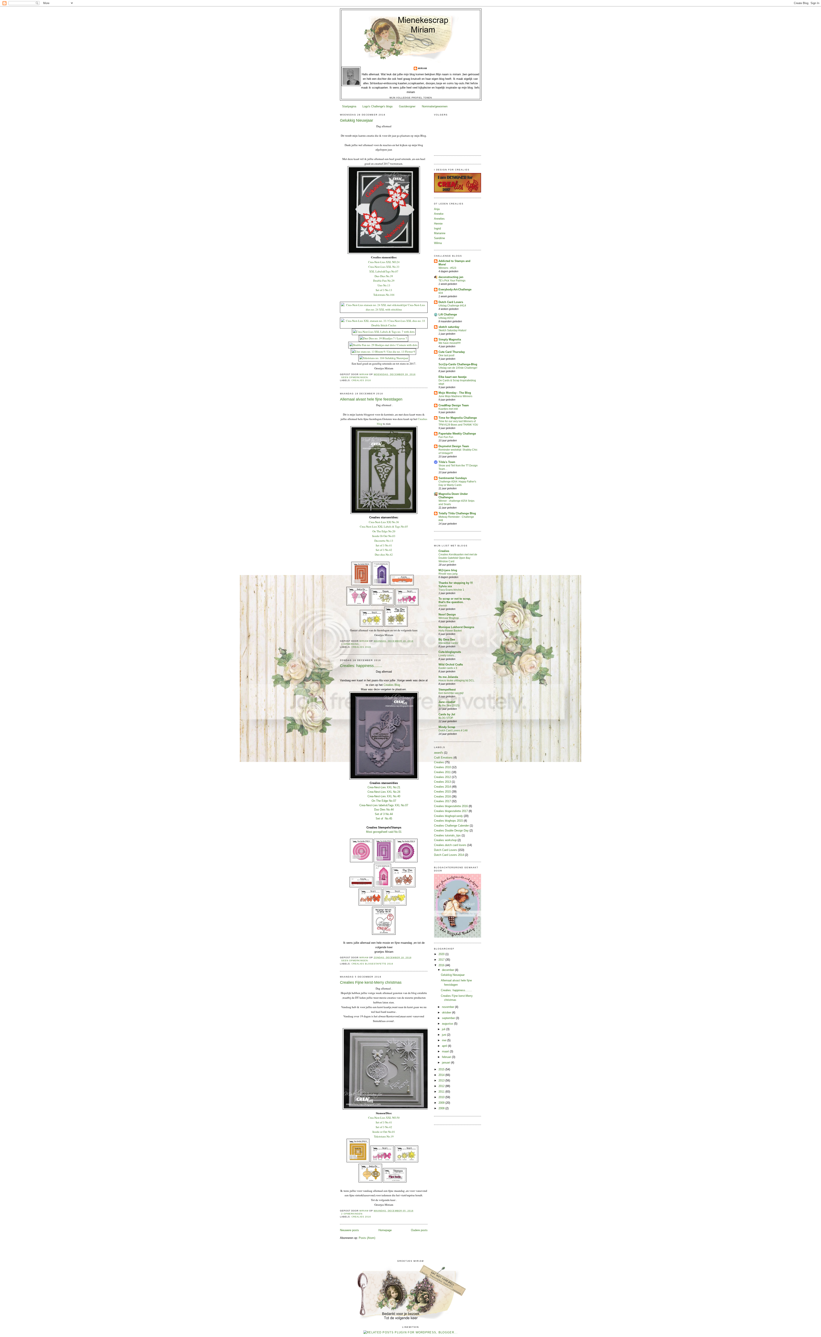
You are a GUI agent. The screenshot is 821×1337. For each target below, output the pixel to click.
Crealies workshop (445, 840)
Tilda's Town (447, 462)
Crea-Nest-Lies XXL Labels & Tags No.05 (384, 526)
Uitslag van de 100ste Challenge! (458, 367)
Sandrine (439, 238)
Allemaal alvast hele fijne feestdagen (371, 399)
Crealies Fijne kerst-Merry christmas (371, 982)
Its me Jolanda (448, 677)
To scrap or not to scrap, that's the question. (455, 600)
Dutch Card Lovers (451, 302)
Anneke (438, 213)
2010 (442, 1097)
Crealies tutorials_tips (447, 835)
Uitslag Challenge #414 (452, 305)
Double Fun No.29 (383, 280)
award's (438, 752)
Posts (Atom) (367, 1237)
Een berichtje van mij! (451, 693)
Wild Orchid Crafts (451, 664)
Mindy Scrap (447, 727)
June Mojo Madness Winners (455, 396)
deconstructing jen (451, 277)
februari (447, 1057)
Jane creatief (447, 702)
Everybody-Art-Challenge (455, 289)
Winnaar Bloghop (449, 618)
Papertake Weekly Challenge (457, 433)
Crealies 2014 (442, 786)
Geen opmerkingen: (355, 377)
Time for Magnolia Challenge (458, 417)
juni (444, 1034)
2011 (442, 1091)
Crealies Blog (392, 684)
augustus (448, 1023)
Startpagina (349, 106)
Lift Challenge (448, 314)
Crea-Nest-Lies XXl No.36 (384, 522)
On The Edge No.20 (383, 531)
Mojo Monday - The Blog (455, 392)
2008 (442, 1108)
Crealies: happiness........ (361, 666)
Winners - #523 (447, 267)
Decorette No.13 (383, 541)
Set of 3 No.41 (384, 545)
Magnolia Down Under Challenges (453, 495)
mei (444, 1040)
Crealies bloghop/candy (448, 816)
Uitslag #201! (446, 318)
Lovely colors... (447, 655)
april (445, 1045)
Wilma (438, 243)
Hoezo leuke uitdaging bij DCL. (457, 680)
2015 (442, 1069)
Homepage (385, 1230)
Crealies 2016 (361, 380)
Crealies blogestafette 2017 (451, 811)
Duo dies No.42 (384, 554)
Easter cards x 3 (448, 668)
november (448, 1007)
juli (444, 1029)
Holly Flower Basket (450, 630)
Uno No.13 (384, 285)
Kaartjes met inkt (448, 408)
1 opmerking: (350, 644)
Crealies (444, 551)
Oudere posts (419, 1230)
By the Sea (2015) (449, 705)
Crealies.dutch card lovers (450, 845)
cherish (443, 605)
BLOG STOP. (446, 717)
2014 (442, 1075)
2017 (442, 959)
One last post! (446, 355)
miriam (422, 68)
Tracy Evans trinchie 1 (451, 589)
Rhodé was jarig (448, 573)
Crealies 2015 (442, 791)
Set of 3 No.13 (384, 290)
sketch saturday (449, 326)
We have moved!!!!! (450, 343)
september (449, 1018)
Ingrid (437, 228)
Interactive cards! (448, 643)
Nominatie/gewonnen (434, 106)
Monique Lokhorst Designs (456, 627)
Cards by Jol (447, 714)
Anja (437, 209)
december (448, 970)
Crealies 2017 (442, 801)
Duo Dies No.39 (384, 276)
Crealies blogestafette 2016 (372, 964)
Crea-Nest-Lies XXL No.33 (383, 267)
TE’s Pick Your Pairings (452, 280)
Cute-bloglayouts (450, 652)
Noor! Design (447, 614)
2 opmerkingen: (352, 1214)
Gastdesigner (407, 106)
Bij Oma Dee (447, 639)
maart (446, 1051)
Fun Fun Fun (446, 437)
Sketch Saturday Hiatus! (452, 330)
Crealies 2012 (442, 777)
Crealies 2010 (442, 767)
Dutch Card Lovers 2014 (449, 854)
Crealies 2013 (442, 781)
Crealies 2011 (442, 772)
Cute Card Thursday (452, 351)
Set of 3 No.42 (384, 550)
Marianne (439, 233)
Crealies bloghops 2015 (448, 820)
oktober (447, 1012)
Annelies (439, 218)
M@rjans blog (448, 570)
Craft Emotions (443, 757)
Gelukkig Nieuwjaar (356, 120)
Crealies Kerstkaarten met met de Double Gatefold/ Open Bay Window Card (458, 558)
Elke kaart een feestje (453, 377)
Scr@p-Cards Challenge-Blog (458, 364)
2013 (442, 1080)
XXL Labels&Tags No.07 (383, 271)
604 (441, 292)
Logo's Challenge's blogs (377, 106)
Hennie (438, 223)
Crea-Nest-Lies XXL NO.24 (384, 262)
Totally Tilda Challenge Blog (457, 513)
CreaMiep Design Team (454, 405)
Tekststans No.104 (383, 295)
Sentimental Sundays (453, 478)
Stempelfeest (447, 689)
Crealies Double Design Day (451, 830)
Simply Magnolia (450, 339)
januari (446, 1062)
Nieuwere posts (349, 1230)
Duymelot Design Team (454, 446)
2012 (442, 1086)
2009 (442, 1102)
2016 (442, 965)
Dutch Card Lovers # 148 (453, 730)
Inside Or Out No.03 (383, 536)
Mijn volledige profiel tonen (411, 97)
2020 (442, 954)
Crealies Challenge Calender (451, 825)
